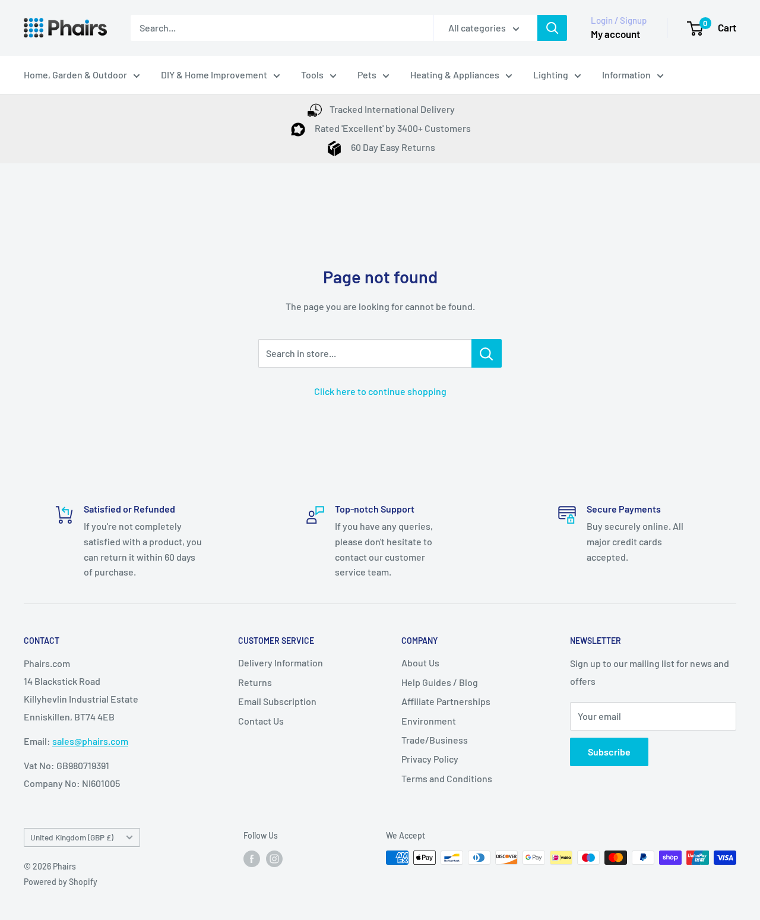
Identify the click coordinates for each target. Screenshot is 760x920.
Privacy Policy (429, 758)
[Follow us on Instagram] (274, 859)
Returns (255, 682)
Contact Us (261, 720)
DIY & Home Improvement (214, 74)
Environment (428, 720)
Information (626, 74)
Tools (312, 74)
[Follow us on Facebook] (251, 859)
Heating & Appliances (454, 74)
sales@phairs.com (90, 741)
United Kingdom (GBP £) (71, 837)
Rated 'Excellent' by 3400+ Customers (392, 128)
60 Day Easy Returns (392, 147)
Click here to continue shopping (380, 391)
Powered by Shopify (60, 882)
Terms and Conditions (446, 778)
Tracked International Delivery (392, 109)
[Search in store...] (486, 353)
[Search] (552, 28)
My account (615, 34)
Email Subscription (277, 701)
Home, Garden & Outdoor (75, 74)
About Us (420, 662)
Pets (366, 74)
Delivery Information (280, 662)
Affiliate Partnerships (445, 701)
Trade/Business (434, 739)
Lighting (550, 74)
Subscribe (609, 751)
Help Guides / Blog (439, 682)
